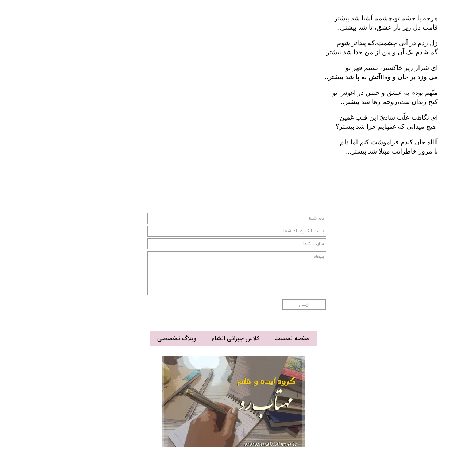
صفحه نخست (292, 339)
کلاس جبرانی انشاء (235, 339)
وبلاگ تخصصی (176, 339)
